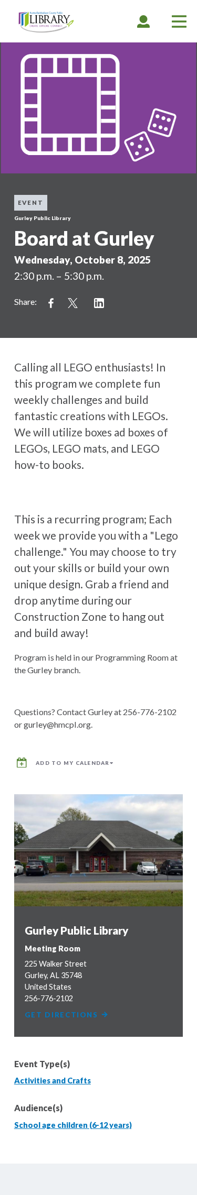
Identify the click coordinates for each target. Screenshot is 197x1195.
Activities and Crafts (52, 1080)
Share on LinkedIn (99, 303)
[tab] (143, 21)
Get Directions (62, 1015)
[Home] (46, 22)
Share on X (73, 303)
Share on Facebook (51, 303)
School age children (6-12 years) (73, 1125)
